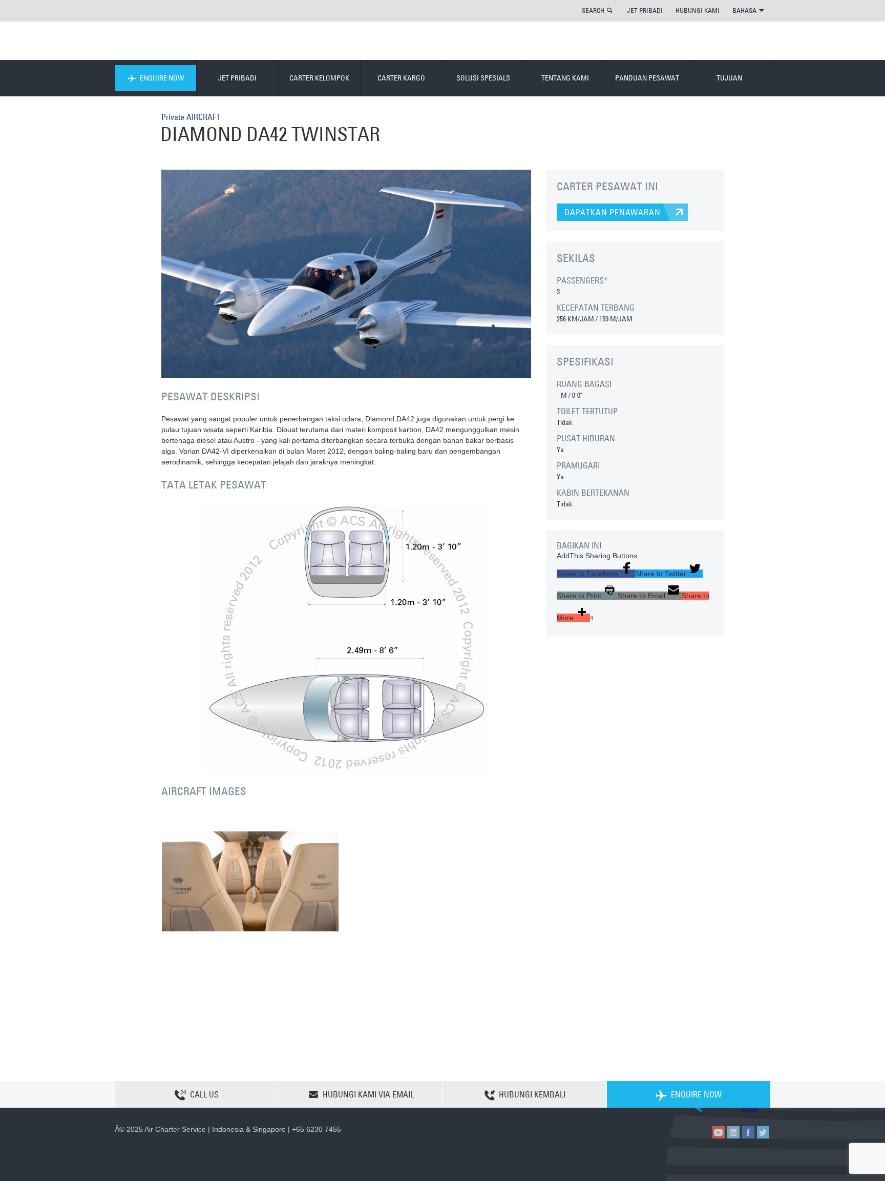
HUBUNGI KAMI (698, 10)
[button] (596, 573)
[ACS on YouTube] (718, 1132)
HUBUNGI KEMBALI (532, 1094)
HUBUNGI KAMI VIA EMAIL (368, 1094)
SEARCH (593, 10)
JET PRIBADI (645, 10)
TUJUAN (729, 78)
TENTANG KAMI (565, 78)
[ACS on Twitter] (763, 1132)
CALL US (204, 1094)
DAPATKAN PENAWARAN (612, 212)
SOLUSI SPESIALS (483, 78)
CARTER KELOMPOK (319, 78)
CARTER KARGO (401, 78)
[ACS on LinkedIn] (733, 1132)
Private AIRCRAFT (190, 117)
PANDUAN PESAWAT (647, 78)
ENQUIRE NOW (162, 78)
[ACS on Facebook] (748, 1132)
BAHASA (744, 10)
